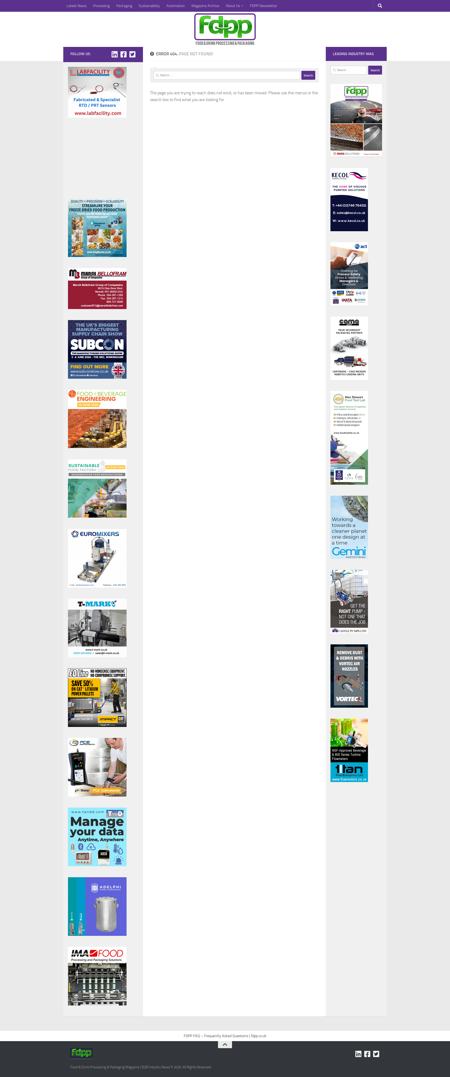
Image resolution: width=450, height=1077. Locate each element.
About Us (233, 6)
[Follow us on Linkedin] (114, 54)
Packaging (124, 6)
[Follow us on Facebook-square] (123, 54)
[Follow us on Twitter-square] (132, 54)
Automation (175, 6)
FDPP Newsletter (263, 6)
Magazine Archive (205, 6)
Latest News (76, 6)
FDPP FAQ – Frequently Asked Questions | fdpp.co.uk (225, 1036)
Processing (101, 6)
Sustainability (149, 6)
